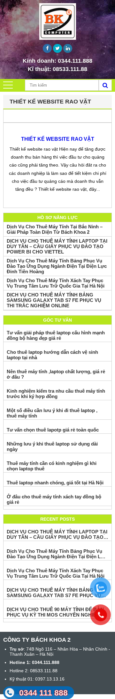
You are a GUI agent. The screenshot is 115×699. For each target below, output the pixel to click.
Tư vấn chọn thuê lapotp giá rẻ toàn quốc (53, 429)
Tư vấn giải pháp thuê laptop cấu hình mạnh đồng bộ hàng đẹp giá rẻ (56, 335)
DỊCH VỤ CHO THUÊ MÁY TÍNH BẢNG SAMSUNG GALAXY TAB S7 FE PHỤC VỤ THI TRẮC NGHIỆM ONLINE (54, 300)
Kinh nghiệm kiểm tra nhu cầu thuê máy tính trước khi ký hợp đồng (56, 393)
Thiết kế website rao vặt (57, 139)
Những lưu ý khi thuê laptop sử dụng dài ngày (52, 446)
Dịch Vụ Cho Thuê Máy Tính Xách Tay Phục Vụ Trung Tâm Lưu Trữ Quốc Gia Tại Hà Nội (55, 283)
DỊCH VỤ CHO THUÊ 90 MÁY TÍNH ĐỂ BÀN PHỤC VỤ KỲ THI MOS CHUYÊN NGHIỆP (55, 612)
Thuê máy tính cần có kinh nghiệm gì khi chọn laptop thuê (51, 465)
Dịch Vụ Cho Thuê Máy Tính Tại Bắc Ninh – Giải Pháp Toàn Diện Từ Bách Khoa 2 (55, 229)
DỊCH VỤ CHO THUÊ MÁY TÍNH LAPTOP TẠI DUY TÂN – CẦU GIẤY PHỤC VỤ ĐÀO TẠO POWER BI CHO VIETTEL (57, 246)
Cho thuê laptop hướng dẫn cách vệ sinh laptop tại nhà (52, 354)
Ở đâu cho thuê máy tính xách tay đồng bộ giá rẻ (54, 499)
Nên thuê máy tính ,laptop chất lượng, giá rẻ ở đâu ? (56, 374)
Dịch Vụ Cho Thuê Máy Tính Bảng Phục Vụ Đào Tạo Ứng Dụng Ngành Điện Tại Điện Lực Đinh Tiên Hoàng (57, 266)
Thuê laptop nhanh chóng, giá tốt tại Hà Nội (55, 482)
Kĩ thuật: (57, 69)
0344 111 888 (43, 692)
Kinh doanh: (57, 61)
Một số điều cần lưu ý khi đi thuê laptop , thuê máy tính (52, 413)
